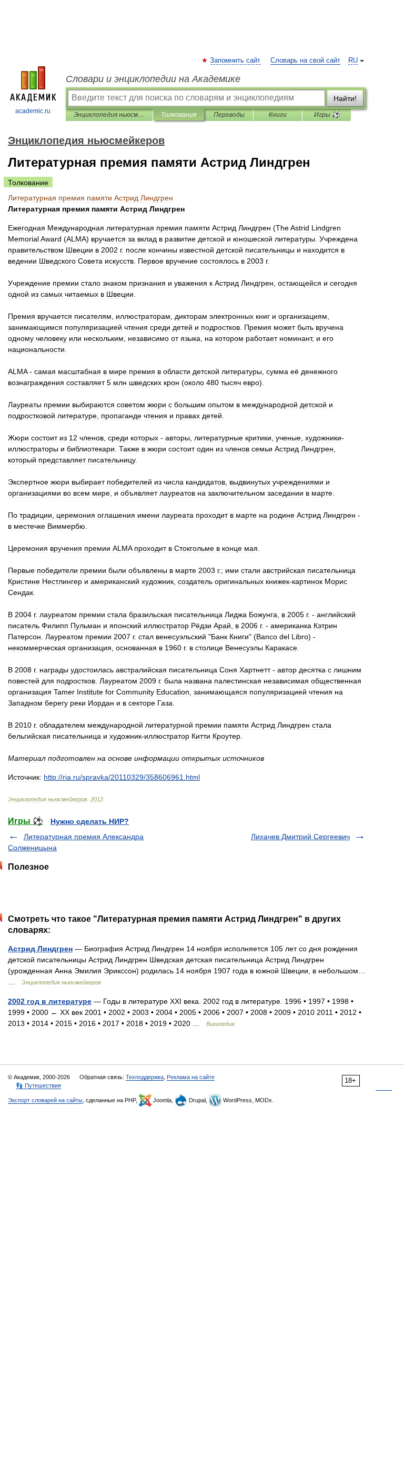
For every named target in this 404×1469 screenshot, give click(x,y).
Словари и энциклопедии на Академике (153, 79)
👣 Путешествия (38, 1085)
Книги (278, 114)
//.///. (122, 777)
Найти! (345, 98)
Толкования (178, 114)
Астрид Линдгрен (40, 948)
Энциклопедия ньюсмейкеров (109, 114)
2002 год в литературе (50, 1001)
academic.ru (32, 111)
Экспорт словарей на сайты (45, 1100)
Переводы (229, 114)
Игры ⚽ (327, 114)
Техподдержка (145, 1077)
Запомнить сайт (235, 60)
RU (353, 60)
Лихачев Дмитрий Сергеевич (300, 836)
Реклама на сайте (191, 1077)
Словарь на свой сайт (305, 60)
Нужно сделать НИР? (89, 821)
